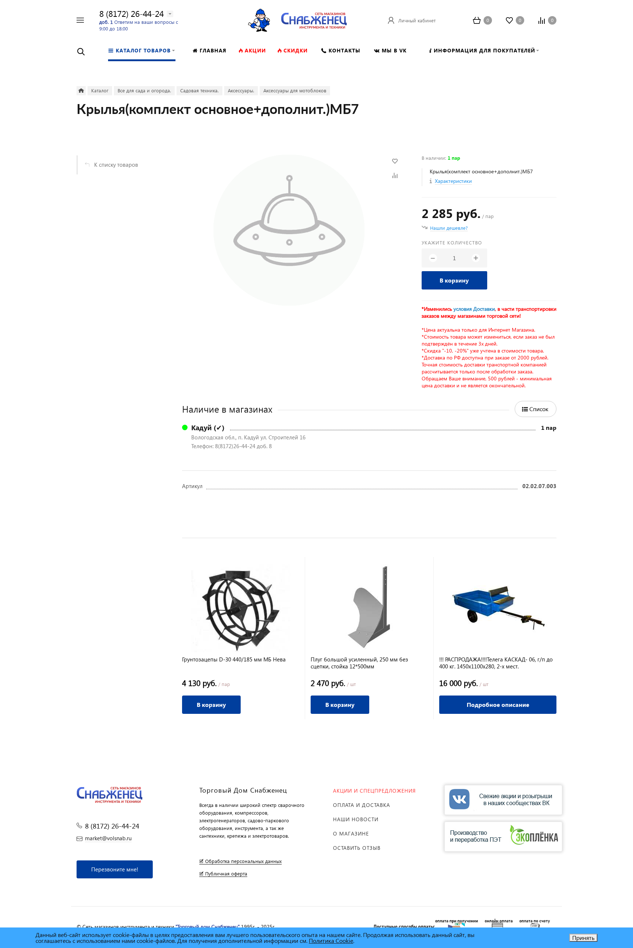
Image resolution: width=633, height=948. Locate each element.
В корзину (454, 280)
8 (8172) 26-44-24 (131, 13)
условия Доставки (474, 308)
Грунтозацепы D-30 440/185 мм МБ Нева (234, 659)
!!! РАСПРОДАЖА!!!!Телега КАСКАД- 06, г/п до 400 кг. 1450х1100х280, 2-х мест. (496, 663)
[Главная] (81, 90)
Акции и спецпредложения (374, 790)
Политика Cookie (331, 940)
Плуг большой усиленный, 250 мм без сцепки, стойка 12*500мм (359, 663)
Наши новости (355, 819)
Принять (583, 937)
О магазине (351, 833)
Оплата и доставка (361, 804)
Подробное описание (498, 704)
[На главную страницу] (314, 19)
